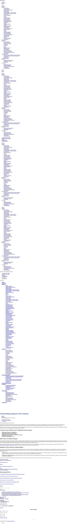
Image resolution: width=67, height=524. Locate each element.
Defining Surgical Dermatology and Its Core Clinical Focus (11, 491)
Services (4, 384)
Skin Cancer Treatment (7, 33)
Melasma (5, 92)
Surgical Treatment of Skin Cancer (9, 52)
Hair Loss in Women (7, 19)
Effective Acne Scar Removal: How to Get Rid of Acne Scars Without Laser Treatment (15, 492)
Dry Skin (5, 84)
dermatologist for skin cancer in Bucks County (7, 445)
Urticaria (5, 37)
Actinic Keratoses (6, 41)
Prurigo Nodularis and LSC (8, 28)
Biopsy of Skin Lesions (7, 43)
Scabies (5, 31)
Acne (7, 285)
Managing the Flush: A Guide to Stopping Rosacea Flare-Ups (11, 495)
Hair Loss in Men (6, 18)
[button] (33, 280)
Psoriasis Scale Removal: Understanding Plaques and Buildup (11, 493)
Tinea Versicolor (6, 36)
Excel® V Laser (6, 57)
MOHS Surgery (6, 48)
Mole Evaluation (6, 49)
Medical (3, 7)
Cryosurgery (6, 45)
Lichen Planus (6, 22)
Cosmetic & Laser (5, 54)
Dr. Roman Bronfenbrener (7, 420)
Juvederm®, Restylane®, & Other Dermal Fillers (11, 55)
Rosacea (5, 30)
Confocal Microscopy (5, 58)
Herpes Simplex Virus (7, 20)
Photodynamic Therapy (7, 61)
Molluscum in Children (7, 25)
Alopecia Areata (6, 11)
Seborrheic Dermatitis (7, 99)
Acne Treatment (6, 8)
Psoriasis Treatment (7, 29)
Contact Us (4, 402)
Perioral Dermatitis (7, 26)
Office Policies (6, 67)
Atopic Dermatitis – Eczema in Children (10, 13)
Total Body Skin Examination (8, 60)
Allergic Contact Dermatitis (8, 77)
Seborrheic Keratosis (7, 32)
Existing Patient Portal (7, 64)
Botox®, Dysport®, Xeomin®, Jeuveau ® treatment (12, 122)
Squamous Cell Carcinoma (8, 34)
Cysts (5, 16)
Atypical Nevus (6, 14)
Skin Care (4, 421)
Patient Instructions (7, 68)
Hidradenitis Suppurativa (8, 21)
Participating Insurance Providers (9, 66)
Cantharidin (6, 44)
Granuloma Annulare (7, 17)
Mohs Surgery (4, 107)
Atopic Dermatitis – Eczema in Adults (10, 12)
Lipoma (5, 23)
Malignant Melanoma (7, 47)
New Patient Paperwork (7, 65)
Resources (4, 390)
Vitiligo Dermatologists (7, 38)
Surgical (3, 40)
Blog (4, 63)
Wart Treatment (6, 53)
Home (3, 5)
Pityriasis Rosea (6, 27)
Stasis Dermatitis (6, 35)
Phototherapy (6, 129)
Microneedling (6, 56)
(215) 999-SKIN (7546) (5, 501)
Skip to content (2, 0)
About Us (3, 6)
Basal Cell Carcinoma (7, 15)
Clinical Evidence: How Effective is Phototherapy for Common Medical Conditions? (15, 494)
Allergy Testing (6, 10)
